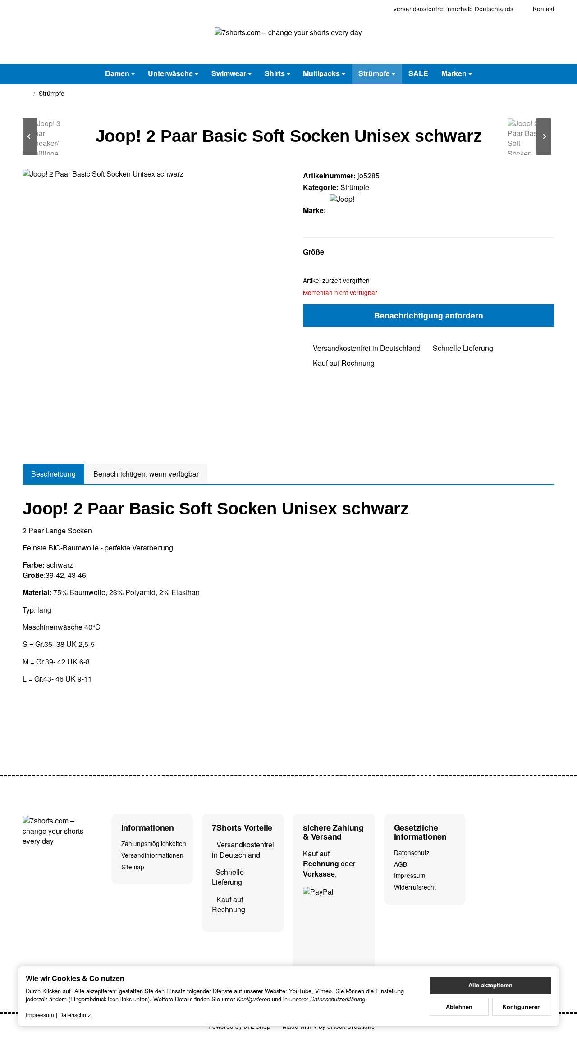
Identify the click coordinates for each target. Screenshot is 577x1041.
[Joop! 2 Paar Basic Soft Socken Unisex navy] (527, 136)
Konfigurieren (522, 1007)
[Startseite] (26, 93)
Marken (454, 73)
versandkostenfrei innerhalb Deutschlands (453, 8)
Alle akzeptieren (490, 985)
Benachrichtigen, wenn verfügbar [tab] (146, 473)
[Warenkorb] (546, 40)
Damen (117, 73)
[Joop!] (348, 210)
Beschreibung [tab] (53, 473)
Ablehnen (459, 1007)
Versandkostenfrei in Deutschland (367, 348)
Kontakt (543, 8)
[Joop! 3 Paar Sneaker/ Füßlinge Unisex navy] (50, 136)
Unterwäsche (170, 73)
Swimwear (228, 73)
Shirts (275, 73)
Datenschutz (75, 1014)
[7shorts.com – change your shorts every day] (288, 40)
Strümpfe (374, 73)
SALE (418, 73)
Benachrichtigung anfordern (428, 315)
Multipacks (321, 73)
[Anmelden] (524, 40)
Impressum (40, 1014)
